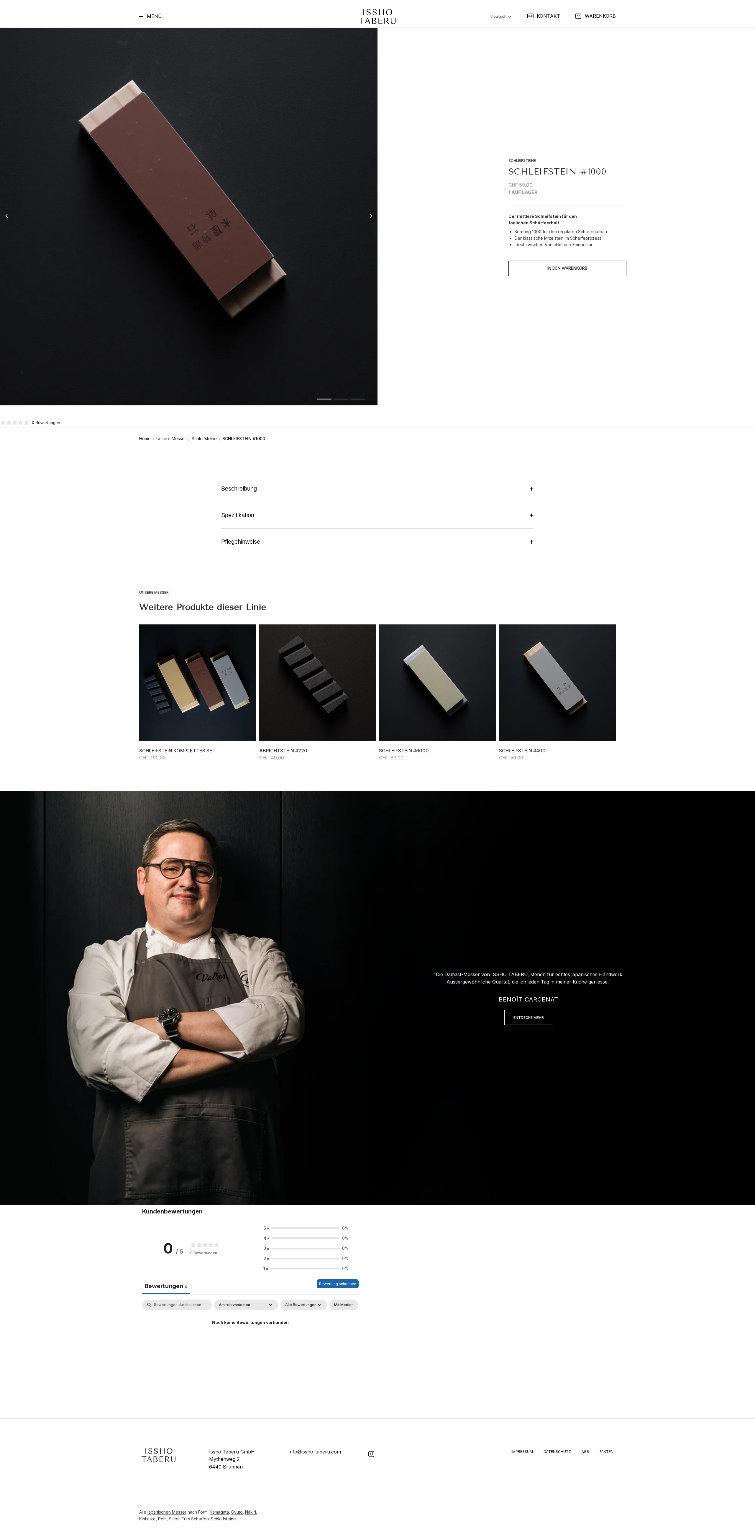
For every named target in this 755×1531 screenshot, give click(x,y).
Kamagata (219, 1511)
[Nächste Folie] (373, 216)
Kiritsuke (147, 1518)
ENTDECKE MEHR (528, 1017)
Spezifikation (377, 515)
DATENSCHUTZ (558, 1451)
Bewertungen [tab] (166, 1286)
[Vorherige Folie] (5, 216)
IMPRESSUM (522, 1451)
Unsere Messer (171, 438)
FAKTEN (606, 1451)
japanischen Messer (166, 1511)
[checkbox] (343, 1305)
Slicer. (175, 1518)
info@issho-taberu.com (315, 1452)
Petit (162, 1518)
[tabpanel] (250, 1342)
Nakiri (250, 1511)
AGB (586, 1451)
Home (145, 438)
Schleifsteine (204, 438)
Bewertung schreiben (337, 1284)
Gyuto (237, 1511)
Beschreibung (377, 488)
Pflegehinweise (377, 541)
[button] (306, 1228)
